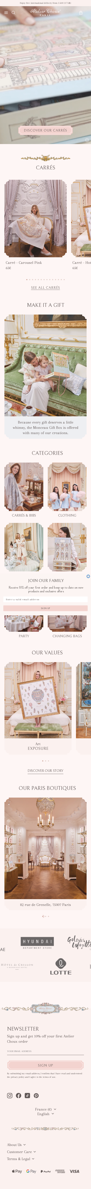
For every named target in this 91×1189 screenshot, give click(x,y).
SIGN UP (45, 608)
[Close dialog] (88, 576)
